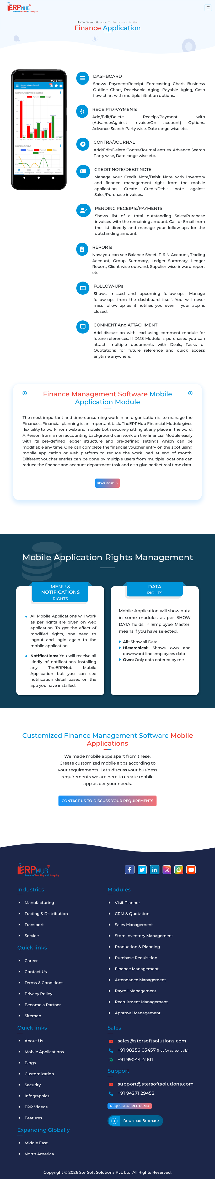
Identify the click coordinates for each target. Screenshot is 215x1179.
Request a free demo (129, 1106)
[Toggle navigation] (208, 7)
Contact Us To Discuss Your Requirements (107, 800)
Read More (106, 483)
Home (81, 22)
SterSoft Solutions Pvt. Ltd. (105, 1172)
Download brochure (141, 1120)
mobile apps (98, 22)
